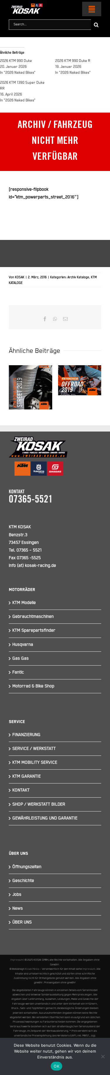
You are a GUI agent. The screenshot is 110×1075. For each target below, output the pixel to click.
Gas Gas (20, 658)
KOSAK (19, 277)
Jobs (16, 894)
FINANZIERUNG (26, 734)
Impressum (17, 959)
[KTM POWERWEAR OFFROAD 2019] (79, 380)
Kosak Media (32, 968)
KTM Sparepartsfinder (33, 630)
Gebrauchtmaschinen (33, 616)
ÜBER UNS (22, 922)
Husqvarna (22, 644)
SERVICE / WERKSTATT (34, 748)
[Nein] (103, 1056)
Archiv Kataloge (78, 277)
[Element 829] (26, 6)
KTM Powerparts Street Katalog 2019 (30, 365)
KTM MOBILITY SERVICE (34, 762)
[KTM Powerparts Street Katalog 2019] (30, 387)
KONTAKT (21, 790)
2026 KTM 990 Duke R (72, 61)
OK (56, 1066)
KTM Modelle (24, 602)
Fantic (18, 672)
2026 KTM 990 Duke (16, 61)
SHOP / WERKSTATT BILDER (38, 804)
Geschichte (23, 880)
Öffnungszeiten (26, 866)
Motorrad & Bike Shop (33, 686)
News (17, 908)
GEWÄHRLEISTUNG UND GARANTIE (44, 818)
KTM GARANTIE (26, 776)
